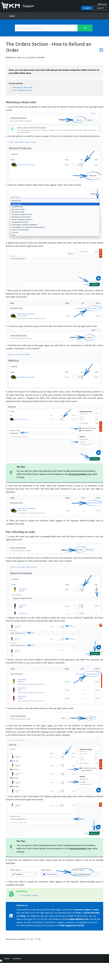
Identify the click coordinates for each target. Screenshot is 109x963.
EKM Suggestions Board (72, 925)
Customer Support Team (85, 909)
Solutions (17, 958)
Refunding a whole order (23, 87)
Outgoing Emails (77, 474)
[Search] (85, 28)
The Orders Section (30, 895)
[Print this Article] (101, 50)
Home (12, 16)
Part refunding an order (22, 90)
